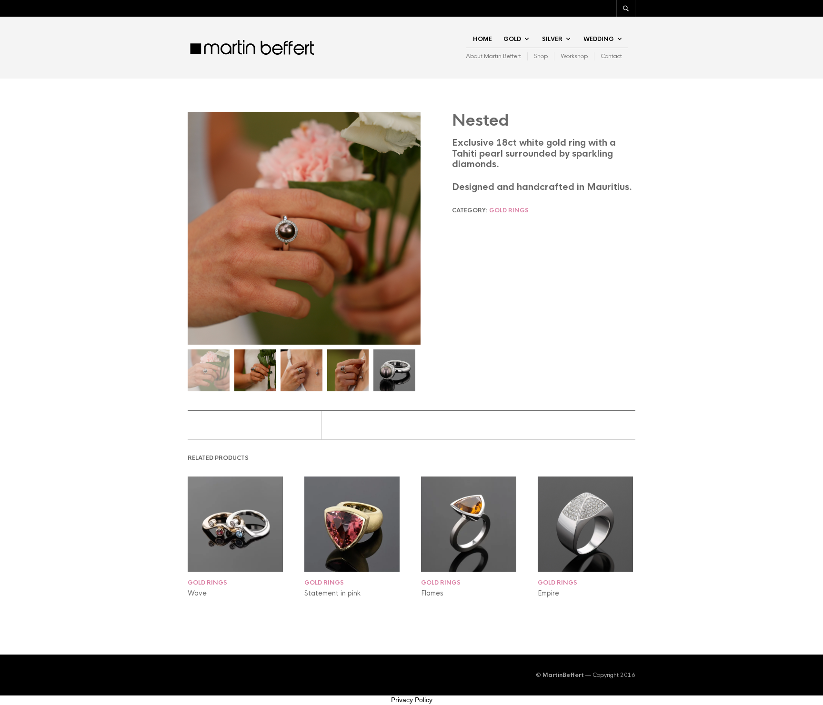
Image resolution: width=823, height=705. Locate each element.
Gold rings (509, 210)
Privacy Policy (411, 700)
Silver (552, 39)
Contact (611, 56)
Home (482, 39)
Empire (548, 593)
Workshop (574, 56)
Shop (541, 56)
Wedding (598, 39)
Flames (432, 593)
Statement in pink (332, 593)
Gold (512, 39)
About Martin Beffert (493, 56)
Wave (197, 593)
